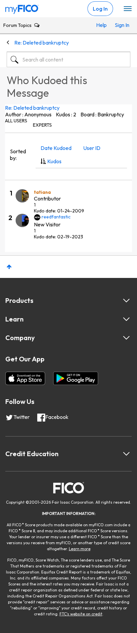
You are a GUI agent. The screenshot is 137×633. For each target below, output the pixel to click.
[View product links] (126, 300)
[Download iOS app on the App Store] (25, 378)
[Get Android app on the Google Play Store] (75, 378)
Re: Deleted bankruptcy (32, 107)
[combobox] (68, 59)
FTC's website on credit (81, 613)
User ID (91, 148)
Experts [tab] (42, 125)
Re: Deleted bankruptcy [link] (41, 42)
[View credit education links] (126, 453)
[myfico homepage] (22, 7)
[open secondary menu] (127, 9)
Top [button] (9, 267)
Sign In (121, 25)
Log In (100, 8)
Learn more (79, 548)
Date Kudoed (56, 148)
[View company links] (126, 337)
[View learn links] (126, 319)
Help (101, 25)
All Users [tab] (16, 121)
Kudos (54, 161)
